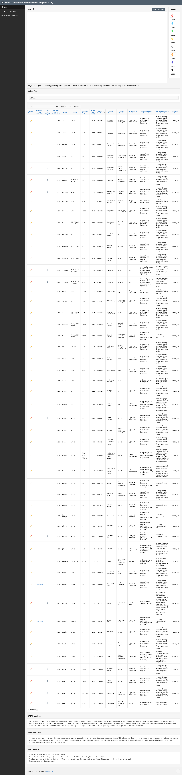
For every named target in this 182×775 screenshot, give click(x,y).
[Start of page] (178, 771)
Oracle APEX (49, 771)
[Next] (37, 710)
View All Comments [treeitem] (11, 16)
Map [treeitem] (5, 7)
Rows (62, 106)
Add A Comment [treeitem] (10, 11)
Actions (76, 106)
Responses (40, 585)
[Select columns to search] (30, 106)
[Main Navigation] (2, 2)
